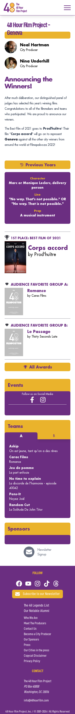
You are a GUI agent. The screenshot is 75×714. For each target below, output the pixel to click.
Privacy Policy (32, 661)
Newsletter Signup (44, 552)
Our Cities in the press (36, 650)
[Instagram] (43, 400)
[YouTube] (28, 583)
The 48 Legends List (36, 606)
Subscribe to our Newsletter (41, 594)
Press (27, 645)
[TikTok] (47, 583)
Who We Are (31, 618)
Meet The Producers (35, 623)
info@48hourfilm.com (36, 700)
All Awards (40, 366)
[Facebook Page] (32, 400)
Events (15, 385)
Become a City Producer (37, 634)
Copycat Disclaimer (35, 655)
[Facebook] (19, 583)
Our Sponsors (31, 639)
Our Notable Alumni (36, 611)
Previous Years (41, 164)
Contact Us (30, 628)
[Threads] (56, 583)
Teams (15, 426)
